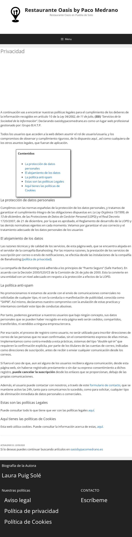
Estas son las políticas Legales (44, 181)
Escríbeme (94, 500)
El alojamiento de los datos (42, 173)
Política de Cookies (28, 521)
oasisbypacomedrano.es (86, 449)
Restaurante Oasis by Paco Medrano (71, 9)
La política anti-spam (38, 177)
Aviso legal (17, 500)
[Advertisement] (66, 84)
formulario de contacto (105, 385)
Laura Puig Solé (21, 475)
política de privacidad (37, 259)
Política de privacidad (31, 510)
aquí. (91, 410)
